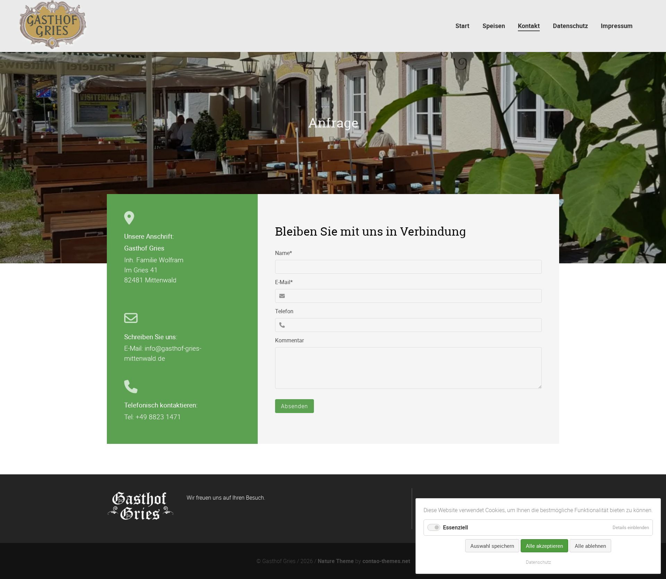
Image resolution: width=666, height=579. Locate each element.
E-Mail (287, 282)
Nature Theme (336, 561)
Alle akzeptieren (544, 545)
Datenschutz (538, 562)
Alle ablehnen (590, 545)
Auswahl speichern (492, 545)
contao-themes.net (386, 561)
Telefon (284, 311)
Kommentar (289, 340)
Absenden (294, 406)
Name (287, 253)
